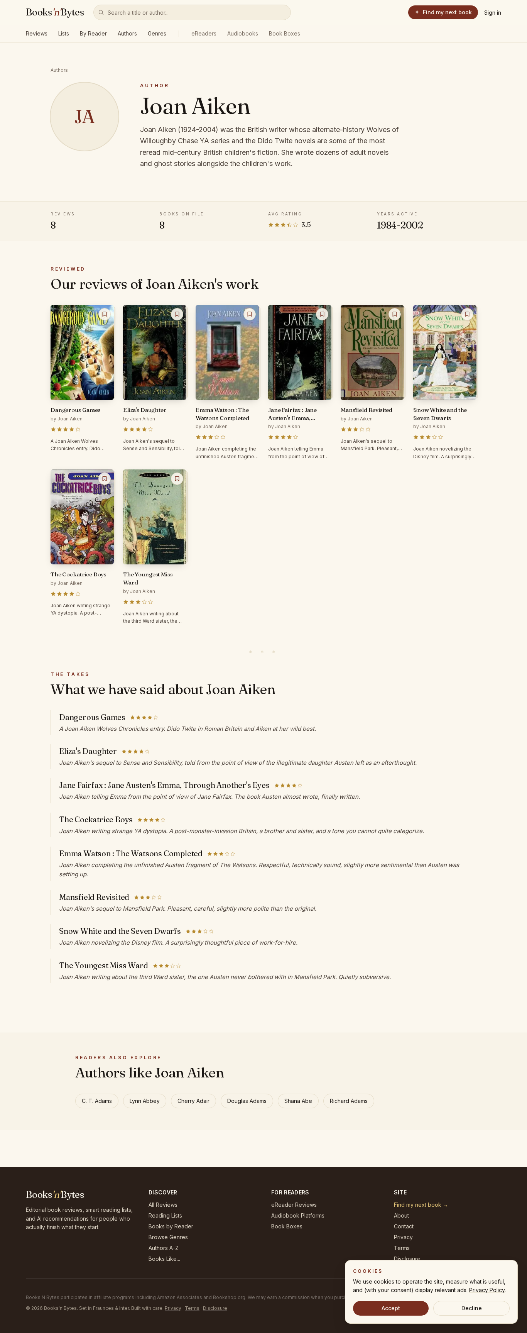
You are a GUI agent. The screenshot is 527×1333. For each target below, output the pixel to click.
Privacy (403, 1237)
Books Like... (164, 1258)
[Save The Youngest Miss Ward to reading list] (177, 479)
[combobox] (192, 12)
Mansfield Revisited (94, 897)
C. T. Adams (97, 1101)
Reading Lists (165, 1215)
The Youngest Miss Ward (103, 965)
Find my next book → (421, 1204)
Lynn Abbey (145, 1101)
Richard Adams (349, 1101)
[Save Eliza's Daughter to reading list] (177, 314)
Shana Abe (298, 1101)
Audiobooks (242, 33)
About (401, 1215)
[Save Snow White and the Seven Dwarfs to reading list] (467, 314)
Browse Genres (168, 1237)
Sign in (492, 12)
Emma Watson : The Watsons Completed (131, 853)
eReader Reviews (294, 1204)
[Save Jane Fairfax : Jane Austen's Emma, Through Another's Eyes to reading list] (322, 314)
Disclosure (407, 1258)
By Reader (93, 33)
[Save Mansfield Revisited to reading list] (394, 314)
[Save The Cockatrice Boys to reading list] (104, 479)
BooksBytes (55, 12)
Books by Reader (171, 1226)
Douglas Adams (247, 1101)
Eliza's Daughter (88, 751)
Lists (63, 33)
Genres (157, 33)
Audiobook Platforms (297, 1215)
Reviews (36, 33)
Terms (402, 1248)
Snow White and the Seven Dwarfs (120, 931)
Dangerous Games (92, 717)
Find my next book (447, 12)
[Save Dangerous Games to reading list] (104, 314)
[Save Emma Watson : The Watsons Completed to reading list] (249, 314)
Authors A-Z (164, 1248)
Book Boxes (284, 33)
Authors (127, 33)
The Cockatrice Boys (96, 819)
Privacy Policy (487, 1290)
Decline (471, 1308)
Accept (391, 1308)
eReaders (203, 33)
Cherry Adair (193, 1101)
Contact (404, 1226)
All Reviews (163, 1204)
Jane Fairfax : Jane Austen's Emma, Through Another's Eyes (164, 785)
